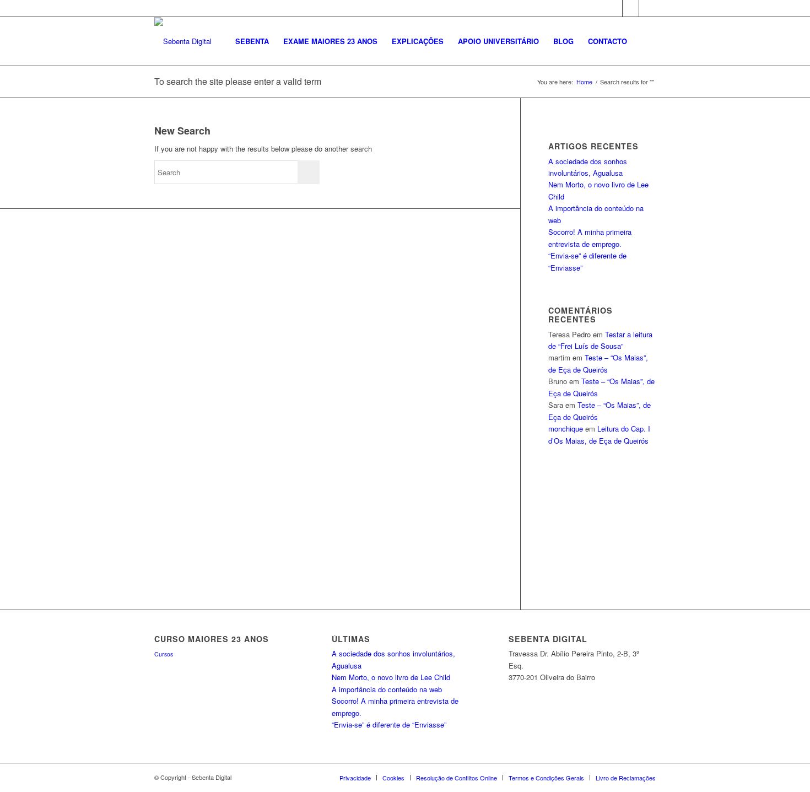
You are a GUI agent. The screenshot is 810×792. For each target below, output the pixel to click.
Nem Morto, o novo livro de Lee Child (391, 677)
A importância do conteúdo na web (387, 689)
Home (584, 82)
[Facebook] (614, 8)
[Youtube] (647, 8)
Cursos (163, 654)
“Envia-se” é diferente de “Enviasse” (389, 724)
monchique (565, 428)
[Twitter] (631, 8)
